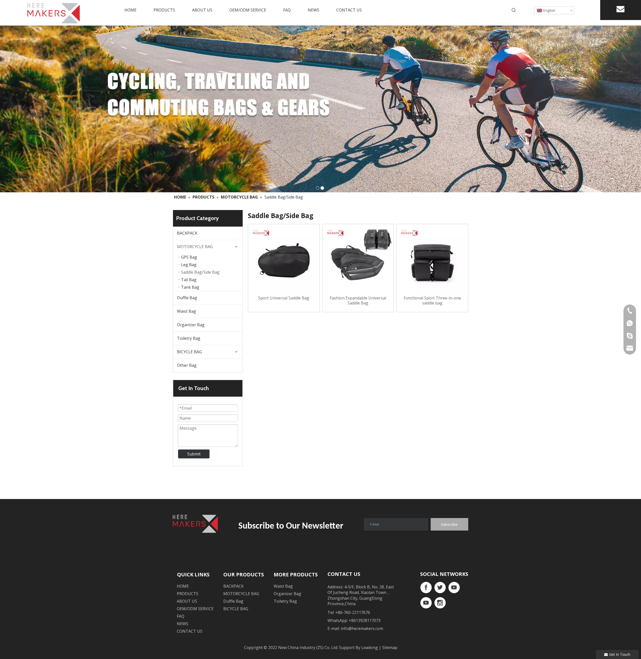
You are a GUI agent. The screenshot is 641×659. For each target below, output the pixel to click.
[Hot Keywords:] (513, 10)
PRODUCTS (187, 593)
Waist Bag (186, 311)
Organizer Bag (191, 324)
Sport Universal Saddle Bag (283, 297)
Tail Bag (189, 279)
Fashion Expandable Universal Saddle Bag (358, 300)
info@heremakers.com (362, 628)
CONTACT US (189, 631)
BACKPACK (187, 233)
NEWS (182, 623)
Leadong (370, 647)
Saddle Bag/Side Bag (200, 272)
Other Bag (187, 365)
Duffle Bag (187, 297)
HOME (183, 586)
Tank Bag (190, 287)
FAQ (180, 616)
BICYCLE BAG (189, 352)
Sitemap (389, 647)
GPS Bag (189, 257)
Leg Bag (189, 264)
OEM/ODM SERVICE (195, 608)
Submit (194, 454)
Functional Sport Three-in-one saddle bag (432, 300)
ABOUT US (187, 601)
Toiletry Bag (188, 338)
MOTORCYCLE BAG (195, 246)
